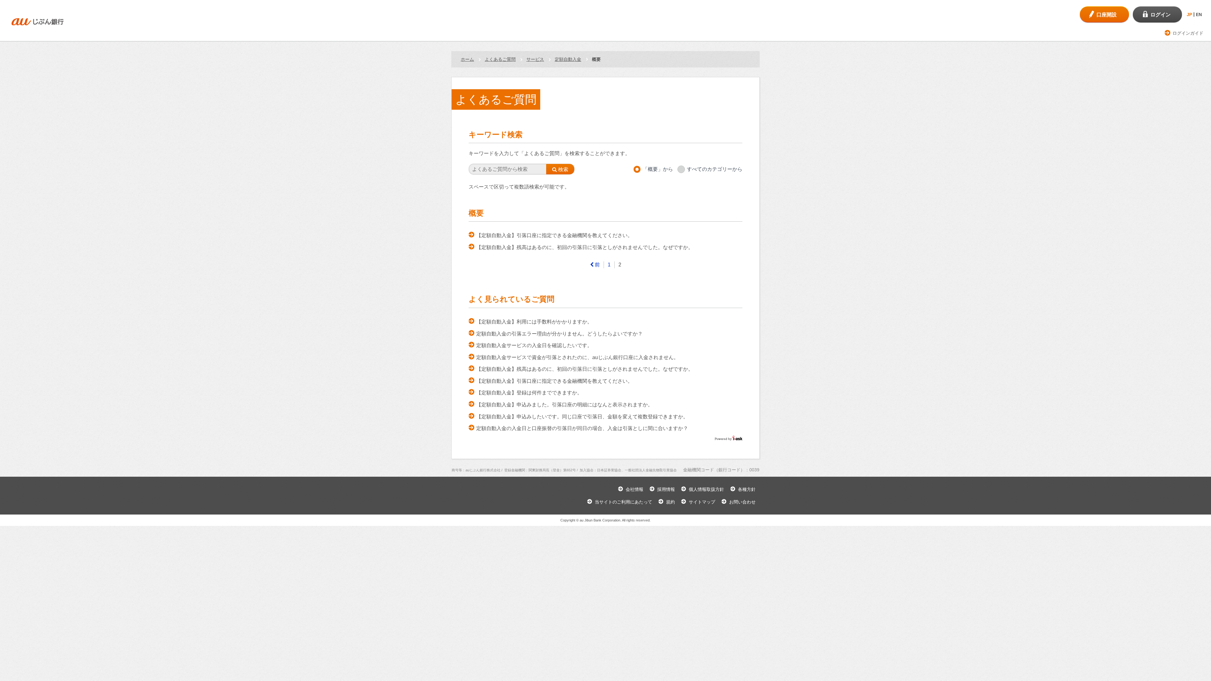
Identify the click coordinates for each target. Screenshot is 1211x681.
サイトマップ (702, 501)
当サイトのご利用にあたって (623, 501)
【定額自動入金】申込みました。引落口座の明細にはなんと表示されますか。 (564, 404)
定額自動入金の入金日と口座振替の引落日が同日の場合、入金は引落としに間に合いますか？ (582, 428)
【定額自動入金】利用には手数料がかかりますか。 (534, 321)
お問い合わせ (742, 501)
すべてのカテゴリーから (714, 169)
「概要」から (658, 169)
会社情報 (634, 489)
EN (1199, 14)
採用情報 (666, 489)
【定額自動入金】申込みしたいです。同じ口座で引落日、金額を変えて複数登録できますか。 (582, 416)
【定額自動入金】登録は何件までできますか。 (529, 392)
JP (1189, 14)
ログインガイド (1188, 33)
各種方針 (747, 489)
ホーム (467, 59)
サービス (535, 59)
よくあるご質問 (500, 59)
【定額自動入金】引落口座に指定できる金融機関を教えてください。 (554, 235)
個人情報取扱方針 (706, 489)
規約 (670, 501)
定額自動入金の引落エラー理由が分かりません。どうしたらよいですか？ (559, 333)
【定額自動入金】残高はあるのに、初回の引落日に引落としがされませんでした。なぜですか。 (584, 247)
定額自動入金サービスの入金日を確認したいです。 (534, 345)
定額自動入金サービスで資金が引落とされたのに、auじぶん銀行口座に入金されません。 (577, 357)
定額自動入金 (568, 59)
